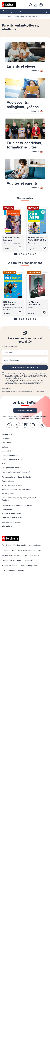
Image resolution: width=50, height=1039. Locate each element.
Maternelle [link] (6, 439)
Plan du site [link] (6, 545)
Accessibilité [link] (34, 555)
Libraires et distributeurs (12, 518)
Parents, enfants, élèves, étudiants (16, 477)
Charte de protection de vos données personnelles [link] (22, 550)
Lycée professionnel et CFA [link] (12, 459)
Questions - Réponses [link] (28, 565)
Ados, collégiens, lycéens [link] (12, 485)
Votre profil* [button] (8, 353)
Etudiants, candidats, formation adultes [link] (16, 489)
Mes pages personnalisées (15, 12)
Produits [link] (21, 571)
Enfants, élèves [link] (8, 481)
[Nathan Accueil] (9, 4)
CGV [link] (3, 571)
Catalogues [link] (28, 560)
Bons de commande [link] (9, 565)
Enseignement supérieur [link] (11, 468)
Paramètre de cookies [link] (10, 555)
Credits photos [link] (35, 545)
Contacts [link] (11, 571)
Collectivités (7, 509)
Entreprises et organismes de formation (18, 505)
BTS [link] (3, 464)
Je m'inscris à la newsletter (23, 367)
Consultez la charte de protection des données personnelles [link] (23, 391)
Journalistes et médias (11, 522)
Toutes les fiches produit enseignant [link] (16, 472)
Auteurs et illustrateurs (11, 514)
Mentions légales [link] (20, 545)
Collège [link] (5, 447)
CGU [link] (41, 565)
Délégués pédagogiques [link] (11, 560)
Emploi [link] (24, 555)
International (7, 526)
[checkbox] (3, 373)
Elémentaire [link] (6, 443)
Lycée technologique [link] (10, 455)
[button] (16, 254)
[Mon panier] (41, 4)
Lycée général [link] (7, 451)
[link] (9, 425)
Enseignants (7, 434)
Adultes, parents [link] (8, 494)
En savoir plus (6, 388)
